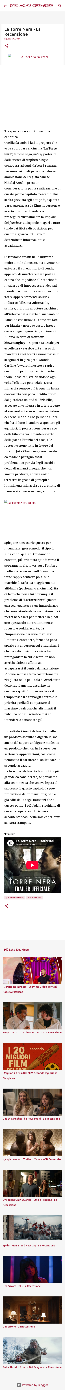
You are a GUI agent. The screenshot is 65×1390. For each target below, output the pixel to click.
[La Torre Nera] (14, 897)
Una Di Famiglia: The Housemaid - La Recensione (31, 1118)
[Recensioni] (34, 897)
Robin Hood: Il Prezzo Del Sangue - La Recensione (32, 1367)
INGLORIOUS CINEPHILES (31, 6)
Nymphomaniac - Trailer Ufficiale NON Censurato (32, 1159)
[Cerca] (60, 5)
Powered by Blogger (34, 1385)
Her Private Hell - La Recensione (22, 1286)
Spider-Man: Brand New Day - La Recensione (29, 1245)
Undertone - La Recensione (19, 1326)
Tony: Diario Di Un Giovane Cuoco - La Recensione (32, 1032)
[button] (6, 46)
